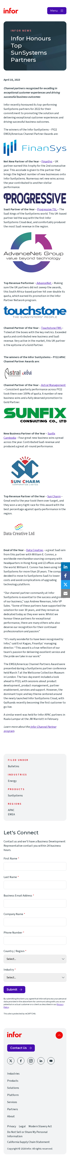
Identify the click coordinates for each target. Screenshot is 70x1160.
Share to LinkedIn (65, 566)
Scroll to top (59, 1035)
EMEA (11, 814)
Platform (13, 1095)
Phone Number (13, 933)
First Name (10, 859)
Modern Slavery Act (40, 1126)
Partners (12, 1109)
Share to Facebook (65, 575)
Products (12, 1081)
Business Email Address (18, 896)
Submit (12, 989)
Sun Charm (54, 496)
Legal (22, 1126)
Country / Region (14, 951)
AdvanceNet (44, 283)
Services (12, 1102)
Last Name (10, 877)
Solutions (13, 1088)
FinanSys (46, 161)
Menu (54, 10)
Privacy (11, 1126)
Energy (12, 781)
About (11, 1116)
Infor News (21, 31)
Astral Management (53, 385)
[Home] (11, 11)
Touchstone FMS (51, 328)
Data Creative (34, 550)
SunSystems (15, 795)
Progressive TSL (47, 209)
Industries (13, 1074)
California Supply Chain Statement (28, 1142)
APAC (11, 810)
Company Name (13, 914)
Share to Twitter (65, 584)
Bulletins (13, 766)
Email (65, 593)
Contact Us (18, 1048)
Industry (9, 970)
